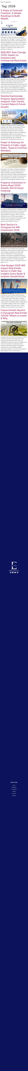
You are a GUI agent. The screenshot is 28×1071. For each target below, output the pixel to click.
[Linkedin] (17, 572)
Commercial (14, 789)
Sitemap (14, 795)
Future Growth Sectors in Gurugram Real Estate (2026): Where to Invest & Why (14, 314)
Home (14, 785)
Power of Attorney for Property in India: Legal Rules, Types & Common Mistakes (14, 146)
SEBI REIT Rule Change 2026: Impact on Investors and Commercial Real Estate (14, 56)
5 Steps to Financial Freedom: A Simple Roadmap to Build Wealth (11, 14)
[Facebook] (10, 572)
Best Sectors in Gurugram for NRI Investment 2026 (10, 227)
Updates (14, 791)
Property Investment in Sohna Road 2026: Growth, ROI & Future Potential (13, 186)
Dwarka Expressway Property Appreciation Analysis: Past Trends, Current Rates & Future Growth (13, 101)
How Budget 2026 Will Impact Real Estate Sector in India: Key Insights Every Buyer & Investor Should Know (13, 271)
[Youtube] (15, 572)
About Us (14, 793)
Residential (14, 787)
